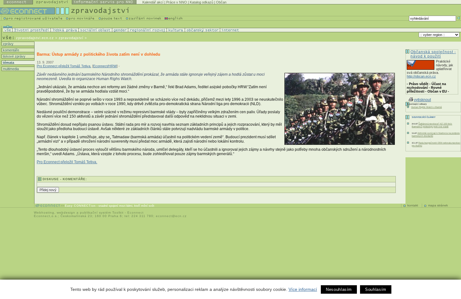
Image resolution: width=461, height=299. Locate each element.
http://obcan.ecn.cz (421, 76)
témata (8, 62)
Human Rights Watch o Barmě (426, 107)
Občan (221, 2)
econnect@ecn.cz (171, 216)
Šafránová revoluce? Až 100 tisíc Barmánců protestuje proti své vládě (432, 125)
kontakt (412, 205)
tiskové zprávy (13, 56)
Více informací (303, 289)
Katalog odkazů (201, 2)
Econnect (135, 212)
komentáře (10, 50)
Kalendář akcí (152, 2)
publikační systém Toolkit (102, 212)
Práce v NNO (176, 2)
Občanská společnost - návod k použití (433, 54)
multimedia (10, 69)
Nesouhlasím (339, 289)
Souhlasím (375, 289)
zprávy (7, 44)
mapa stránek (438, 205)
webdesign (66, 212)
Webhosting (44, 212)
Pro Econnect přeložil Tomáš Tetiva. (64, 66)
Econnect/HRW (105, 66)
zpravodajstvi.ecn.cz (35, 38)
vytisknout (422, 100)
